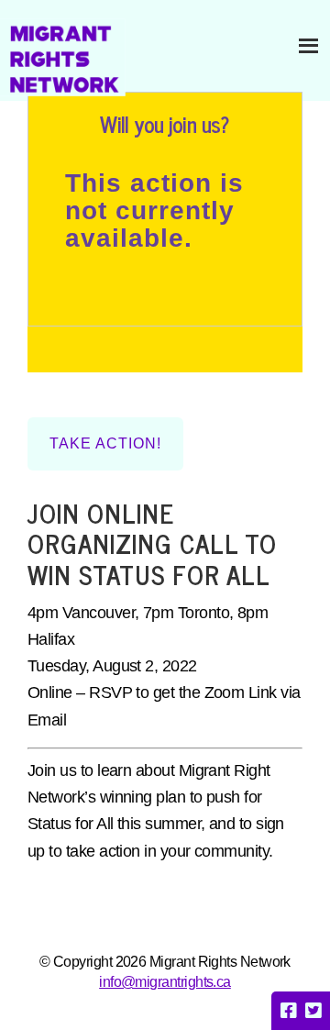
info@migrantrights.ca (165, 982)
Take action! (105, 443)
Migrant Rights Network (63, 57)
